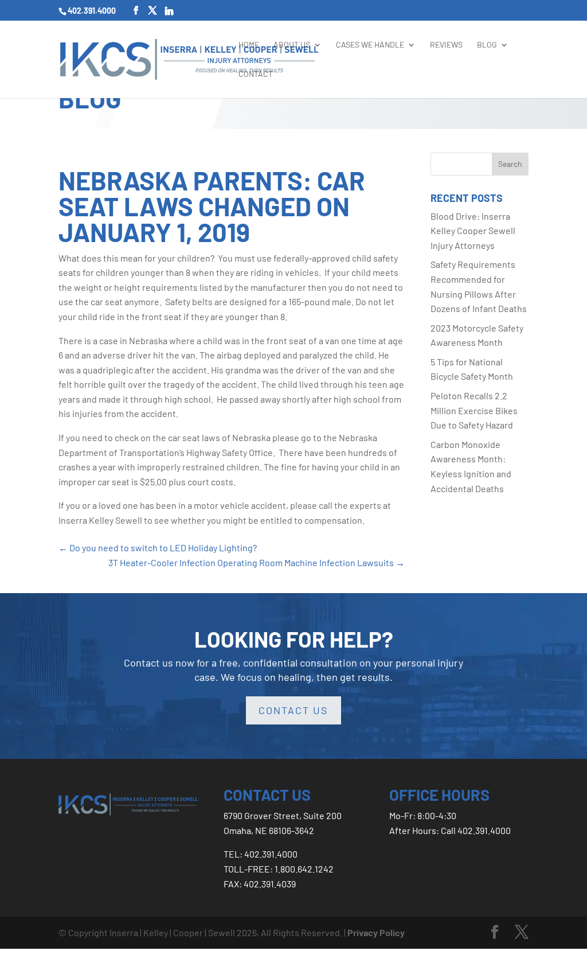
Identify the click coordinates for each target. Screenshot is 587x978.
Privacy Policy (376, 932)
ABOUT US (291, 44)
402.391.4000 (92, 10)
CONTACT (255, 74)
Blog (487, 44)
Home (248, 44)
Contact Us (293, 710)
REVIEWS (446, 44)
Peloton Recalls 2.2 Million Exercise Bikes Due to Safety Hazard (474, 410)
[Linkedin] (169, 11)
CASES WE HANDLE (370, 44)
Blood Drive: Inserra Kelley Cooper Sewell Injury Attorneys (473, 231)
